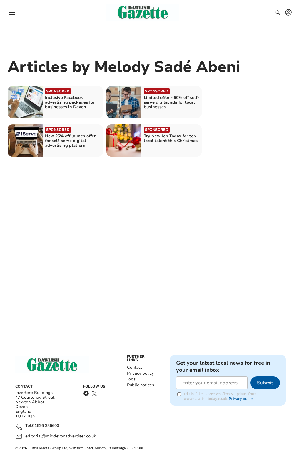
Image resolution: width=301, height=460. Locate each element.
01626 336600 (45, 425)
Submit (265, 383)
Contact (134, 367)
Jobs (131, 379)
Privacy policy (140, 373)
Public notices (140, 385)
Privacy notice (241, 398)
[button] (12, 13)
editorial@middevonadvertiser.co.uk (60, 436)
